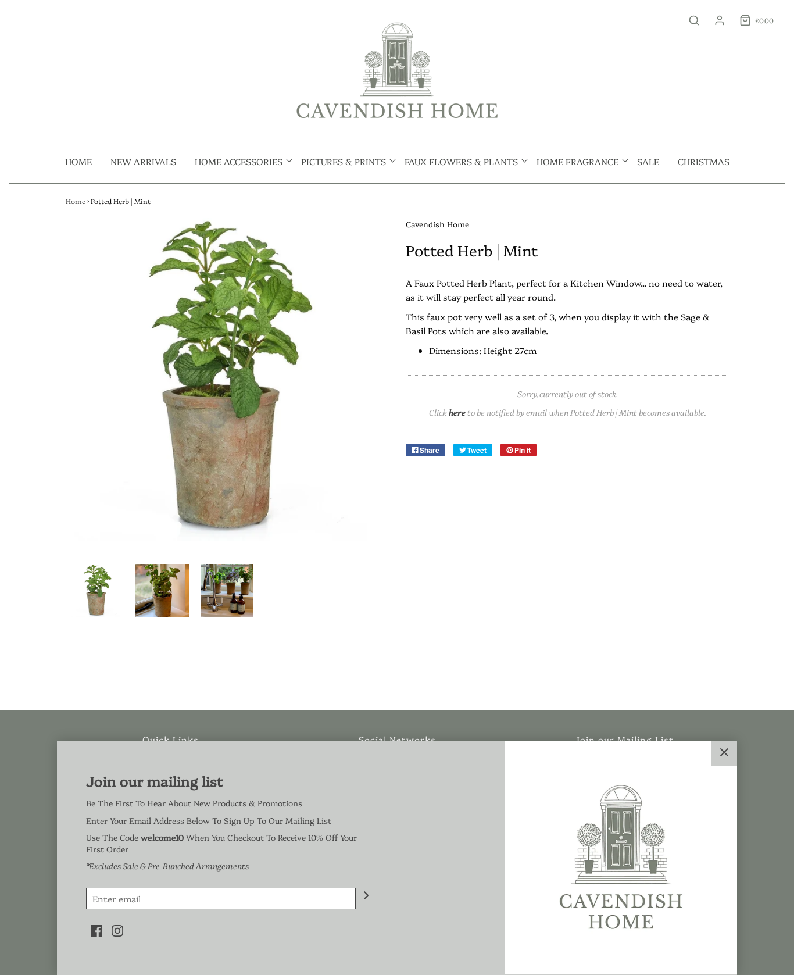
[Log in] (714, 20)
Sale (648, 161)
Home (78, 161)
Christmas (703, 161)
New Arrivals (143, 161)
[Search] (688, 20)
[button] (97, 590)
